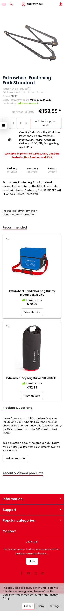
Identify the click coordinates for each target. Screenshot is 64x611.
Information (13, 499)
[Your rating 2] (28, 92)
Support (9, 509)
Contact (10, 531)
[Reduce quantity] (20, 123)
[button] (31, 43)
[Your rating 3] (33, 92)
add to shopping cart (45, 123)
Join (32, 561)
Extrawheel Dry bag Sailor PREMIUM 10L (32, 378)
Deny (41, 606)
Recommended (15, 227)
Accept (28, 606)
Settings (55, 606)
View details (32, 312)
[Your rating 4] (37, 92)
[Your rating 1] (24, 92)
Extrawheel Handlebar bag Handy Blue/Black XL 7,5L (32, 292)
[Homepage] (32, 4)
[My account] (61, 4)
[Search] (11, 4)
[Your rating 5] (42, 92)
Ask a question (15, 458)
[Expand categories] (4, 4)
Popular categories (19, 520)
